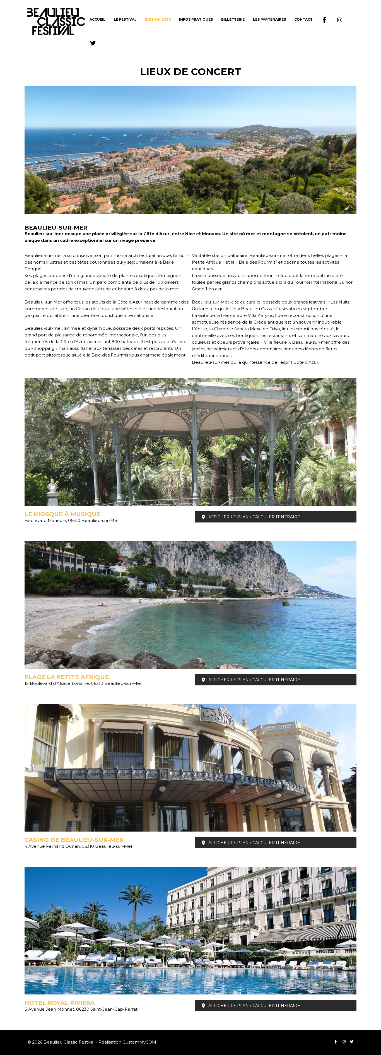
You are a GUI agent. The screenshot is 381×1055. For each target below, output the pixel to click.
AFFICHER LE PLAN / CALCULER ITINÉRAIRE (254, 516)
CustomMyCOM (139, 1042)
